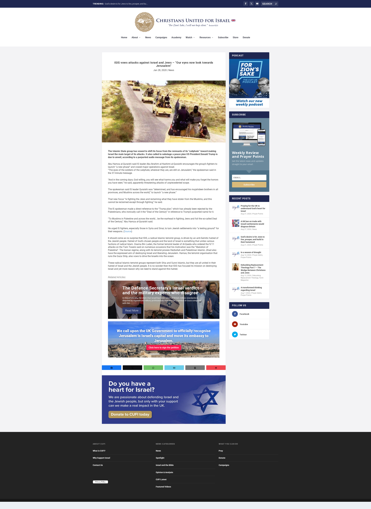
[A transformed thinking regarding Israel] (235, 289)
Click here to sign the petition (164, 347)
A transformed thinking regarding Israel (251, 288)
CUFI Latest (161, 479)
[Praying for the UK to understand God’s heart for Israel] (235, 207)
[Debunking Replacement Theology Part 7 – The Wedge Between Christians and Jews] (235, 266)
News (148, 37)
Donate (246, 37)
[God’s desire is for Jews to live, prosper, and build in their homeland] (235, 238)
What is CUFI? (99, 451)
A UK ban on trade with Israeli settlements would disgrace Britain (252, 224)
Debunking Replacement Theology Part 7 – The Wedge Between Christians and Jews (253, 269)
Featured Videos (163, 487)
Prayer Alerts (257, 255)
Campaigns (161, 37)
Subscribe (223, 37)
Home (124, 37)
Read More (131, 310)
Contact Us (98, 465)
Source (127, 231)
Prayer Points (257, 214)
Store (235, 37)
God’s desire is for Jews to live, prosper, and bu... (126, 4)
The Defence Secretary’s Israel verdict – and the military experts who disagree (162, 290)
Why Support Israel (101, 458)
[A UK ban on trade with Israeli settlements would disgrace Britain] (235, 223)
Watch (189, 37)
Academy (176, 37)
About (135, 37)
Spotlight (160, 458)
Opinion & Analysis (164, 472)
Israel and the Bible (165, 465)
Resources (205, 37)
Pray (221, 451)
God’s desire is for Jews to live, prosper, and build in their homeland (253, 239)
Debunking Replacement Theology (251, 276)
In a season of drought (251, 252)
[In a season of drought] (235, 254)
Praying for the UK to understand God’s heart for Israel (253, 208)
